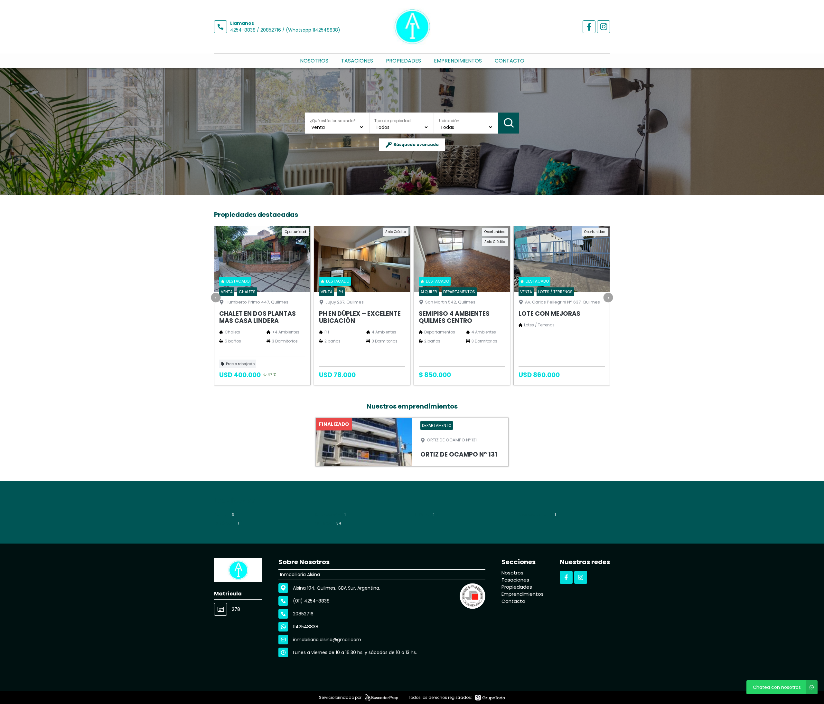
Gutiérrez (226, 523)
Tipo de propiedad (392, 120)
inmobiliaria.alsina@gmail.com (327, 639)
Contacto (509, 60)
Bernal (224, 514)
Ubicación (449, 120)
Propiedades (403, 60)
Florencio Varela (536, 514)
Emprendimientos (458, 60)
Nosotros (314, 60)
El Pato (425, 514)
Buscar (508, 122)
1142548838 (305, 626)
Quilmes (328, 523)
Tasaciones (357, 60)
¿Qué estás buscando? (333, 120)
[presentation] (216, 298)
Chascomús (330, 514)
